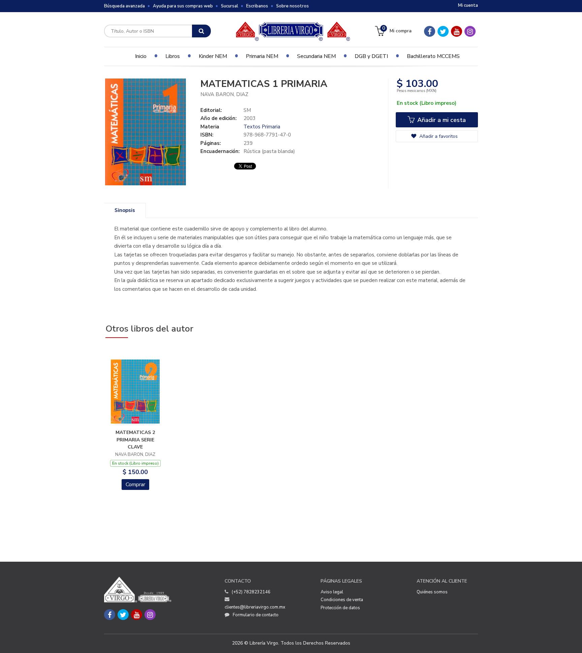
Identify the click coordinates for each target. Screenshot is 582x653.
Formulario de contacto (256, 615)
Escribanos (257, 6)
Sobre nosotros (292, 6)
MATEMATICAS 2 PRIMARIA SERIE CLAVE (135, 439)
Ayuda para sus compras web (183, 6)
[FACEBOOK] (429, 31)
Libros (172, 56)
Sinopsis (125, 210)
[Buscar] (201, 31)
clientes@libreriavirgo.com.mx (255, 607)
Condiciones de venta (342, 600)
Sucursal (229, 6)
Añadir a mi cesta (441, 120)
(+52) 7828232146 (251, 592)
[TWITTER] (443, 31)
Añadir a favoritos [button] (438, 136)
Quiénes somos (432, 592)
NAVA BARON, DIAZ (224, 94)
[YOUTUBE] (456, 31)
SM (247, 110)
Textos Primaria (262, 126)
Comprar (135, 484)
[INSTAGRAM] (470, 31)
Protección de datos (340, 608)
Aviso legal (332, 592)
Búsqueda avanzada (124, 6)
